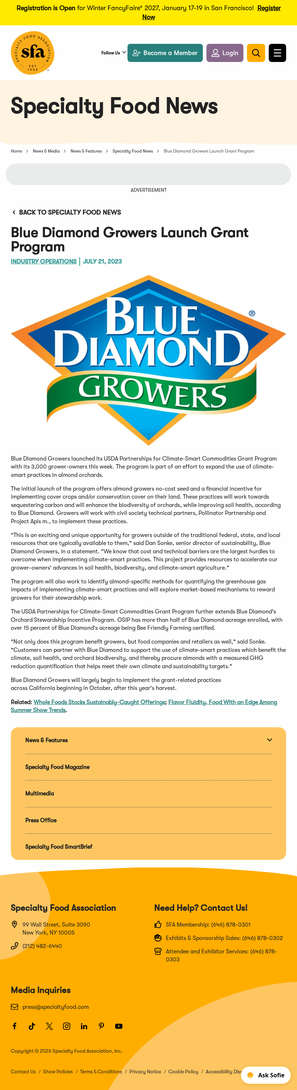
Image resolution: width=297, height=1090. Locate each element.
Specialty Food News (133, 151)
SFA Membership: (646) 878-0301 (208, 924)
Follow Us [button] (110, 52)
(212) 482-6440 (42, 946)
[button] (224, 53)
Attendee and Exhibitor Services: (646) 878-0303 (221, 955)
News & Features (86, 151)
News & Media (46, 151)
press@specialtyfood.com (55, 1007)
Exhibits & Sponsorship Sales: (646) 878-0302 (224, 938)
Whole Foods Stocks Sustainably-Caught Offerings (99, 702)
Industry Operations (43, 261)
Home (16, 151)
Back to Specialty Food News (70, 212)
